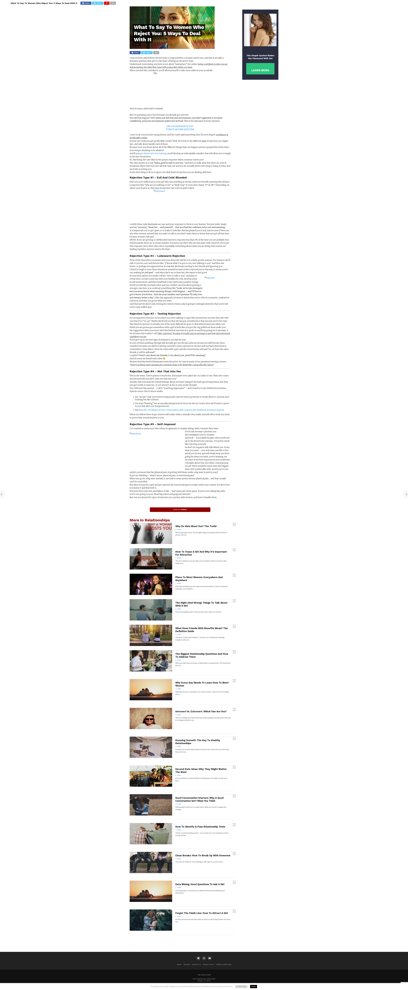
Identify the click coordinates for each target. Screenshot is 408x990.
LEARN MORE (260, 70)
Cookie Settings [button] (241, 986)
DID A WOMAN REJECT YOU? (180, 126)
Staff (179, 529)
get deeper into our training (153, 153)
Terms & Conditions (223, 964)
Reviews (187, 964)
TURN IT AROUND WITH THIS (180, 129)
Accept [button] (253, 986)
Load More (183, 940)
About (179, 964)
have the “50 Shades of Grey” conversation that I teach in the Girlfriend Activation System (181, 410)
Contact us (196, 964)
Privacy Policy (208, 964)
